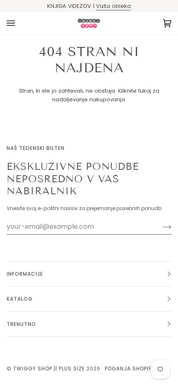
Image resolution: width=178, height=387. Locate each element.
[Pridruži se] (160, 226)
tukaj (144, 91)
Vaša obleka (113, 6)
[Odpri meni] (19, 23)
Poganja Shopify (130, 368)
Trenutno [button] (21, 324)
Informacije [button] (25, 273)
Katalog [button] (20, 298)
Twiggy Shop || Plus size (49, 368)
